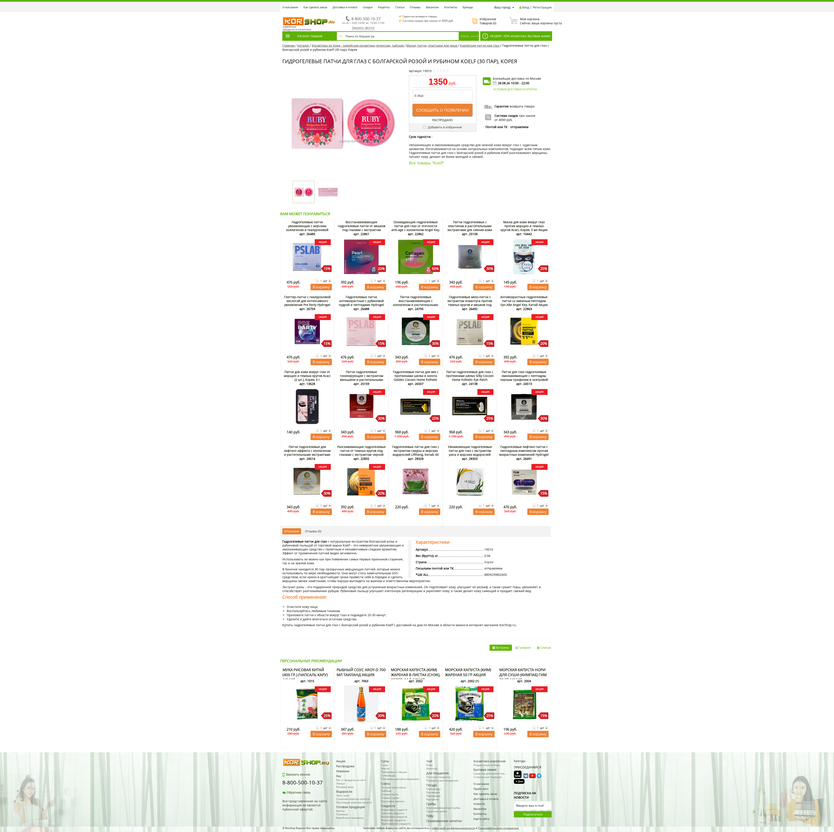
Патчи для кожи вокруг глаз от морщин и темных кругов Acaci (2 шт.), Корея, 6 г (307, 376)
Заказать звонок (363, 28)
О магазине (290, 7)
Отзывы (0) (313, 531)
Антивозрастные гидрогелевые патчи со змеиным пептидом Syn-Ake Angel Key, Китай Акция (524, 301)
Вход (525, 7)
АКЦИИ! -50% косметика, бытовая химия (519, 36)
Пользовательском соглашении (498, 828)
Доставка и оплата (345, 7)
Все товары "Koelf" (426, 162)
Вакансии (432, 7)
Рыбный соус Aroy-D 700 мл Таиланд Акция (361, 672)
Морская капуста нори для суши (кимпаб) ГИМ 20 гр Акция (523, 674)
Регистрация (542, 7)
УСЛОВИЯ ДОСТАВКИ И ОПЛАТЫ (515, 89)
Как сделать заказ (315, 7)
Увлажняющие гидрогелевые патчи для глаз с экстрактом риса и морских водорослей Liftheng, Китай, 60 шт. (470, 453)
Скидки (367, 7)
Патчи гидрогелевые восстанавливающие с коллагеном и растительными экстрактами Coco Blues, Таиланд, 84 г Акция (415, 305)
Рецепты (384, 7)
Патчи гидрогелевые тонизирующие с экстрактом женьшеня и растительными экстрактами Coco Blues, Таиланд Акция (361, 380)
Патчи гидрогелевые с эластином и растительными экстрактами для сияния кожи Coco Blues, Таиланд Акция (469, 228)
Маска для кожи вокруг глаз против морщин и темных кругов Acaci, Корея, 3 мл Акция (524, 226)
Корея (488, 562)
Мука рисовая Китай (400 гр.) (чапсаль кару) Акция (305, 674)
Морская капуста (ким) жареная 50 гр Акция (468, 672)
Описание (291, 531)
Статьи (399, 7)
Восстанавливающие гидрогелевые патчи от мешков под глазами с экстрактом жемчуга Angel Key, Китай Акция (361, 228)
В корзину (321, 287)
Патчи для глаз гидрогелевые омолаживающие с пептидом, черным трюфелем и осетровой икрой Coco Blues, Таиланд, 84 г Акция (524, 380)
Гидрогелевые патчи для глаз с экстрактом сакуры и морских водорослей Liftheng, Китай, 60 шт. (415, 453)
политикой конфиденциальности (453, 828)
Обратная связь (299, 792)
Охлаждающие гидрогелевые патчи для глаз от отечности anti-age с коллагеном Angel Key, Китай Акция (415, 228)
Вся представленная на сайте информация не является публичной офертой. (304, 805)
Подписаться (533, 814)
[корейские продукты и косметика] (284, 14)
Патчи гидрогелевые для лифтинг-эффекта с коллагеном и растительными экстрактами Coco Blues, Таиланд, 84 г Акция (307, 453)
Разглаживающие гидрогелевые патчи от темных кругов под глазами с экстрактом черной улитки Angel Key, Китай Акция (361, 453)
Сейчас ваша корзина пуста (536, 21)
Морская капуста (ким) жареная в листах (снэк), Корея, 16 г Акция (415, 674)
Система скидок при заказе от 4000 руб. (428, 21)
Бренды (468, 7)
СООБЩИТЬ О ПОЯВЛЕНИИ (442, 110)
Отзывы (415, 7)
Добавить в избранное (444, 127)
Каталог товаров (310, 36)
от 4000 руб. (504, 120)
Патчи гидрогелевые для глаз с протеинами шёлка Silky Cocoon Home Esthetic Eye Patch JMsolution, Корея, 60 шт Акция (470, 378)
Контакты (450, 7)
